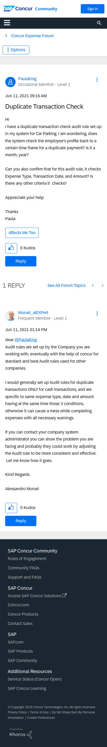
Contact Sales (20, 623)
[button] (97, 79)
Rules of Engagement (27, 558)
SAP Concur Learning (27, 688)
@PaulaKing (26, 340)
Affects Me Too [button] (22, 232)
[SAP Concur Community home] (18, 8)
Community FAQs (23, 568)
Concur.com (18, 605)
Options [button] (18, 50)
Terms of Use (39, 712)
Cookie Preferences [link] (41, 718)
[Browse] (9, 22)
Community (46, 9)
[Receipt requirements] (102, 285)
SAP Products (20, 651)
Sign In (92, 9)
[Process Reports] (93, 285)
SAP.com (15, 642)
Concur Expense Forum (32, 36)
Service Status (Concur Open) (35, 679)
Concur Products (23, 614)
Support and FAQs (24, 577)
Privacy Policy (17, 712)
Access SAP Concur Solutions (35, 596)
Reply (21, 261)
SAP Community (22, 660)
